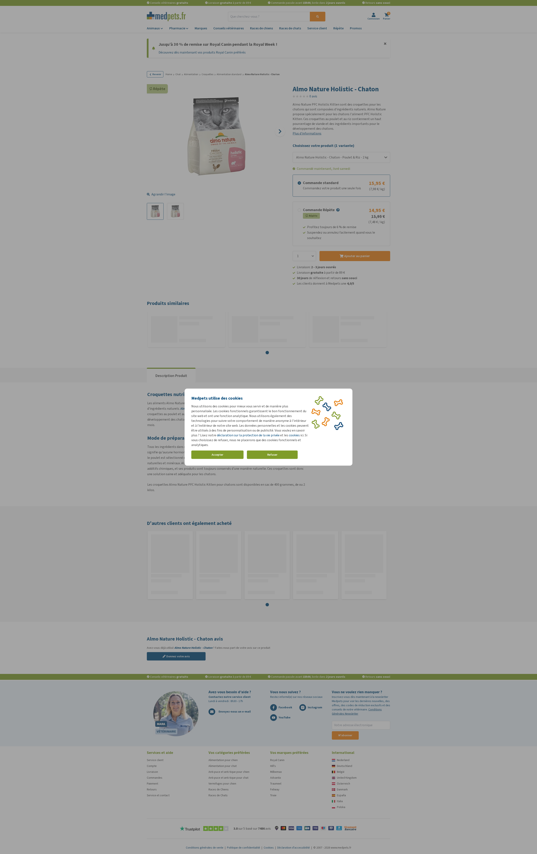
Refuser (272, 455)
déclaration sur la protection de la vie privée (248, 435)
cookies (294, 435)
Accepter (217, 455)
